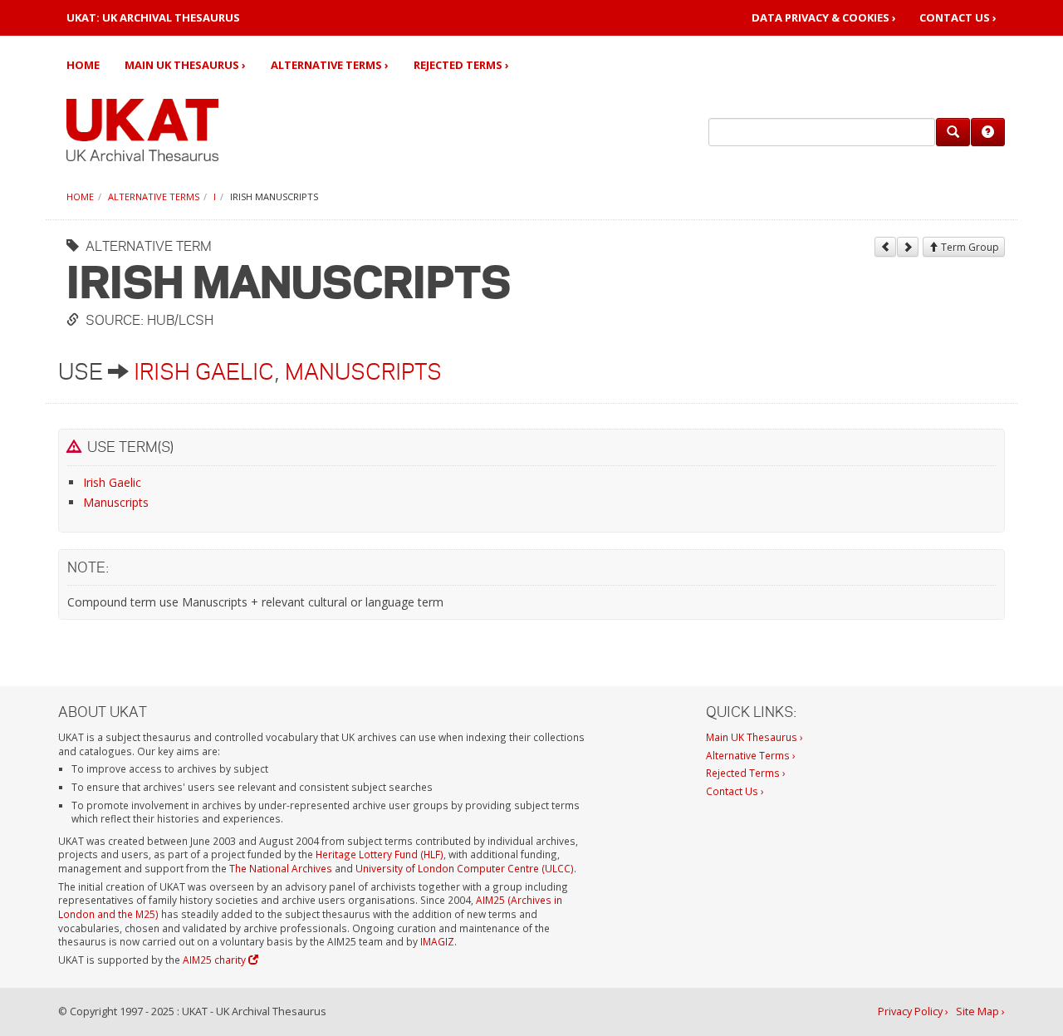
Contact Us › (958, 17)
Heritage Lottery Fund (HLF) (379, 854)
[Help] (988, 132)
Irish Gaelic (204, 371)
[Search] (953, 132)
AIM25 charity (215, 959)
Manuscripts (363, 371)
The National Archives (280, 868)
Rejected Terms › (461, 64)
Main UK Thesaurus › (185, 64)
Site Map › (980, 1011)
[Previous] (885, 247)
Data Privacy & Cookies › (824, 17)
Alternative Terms (153, 196)
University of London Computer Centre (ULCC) (464, 868)
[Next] (907, 247)
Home (83, 64)
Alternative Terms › (330, 64)
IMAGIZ (437, 941)
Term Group (968, 247)
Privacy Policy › (913, 1011)
